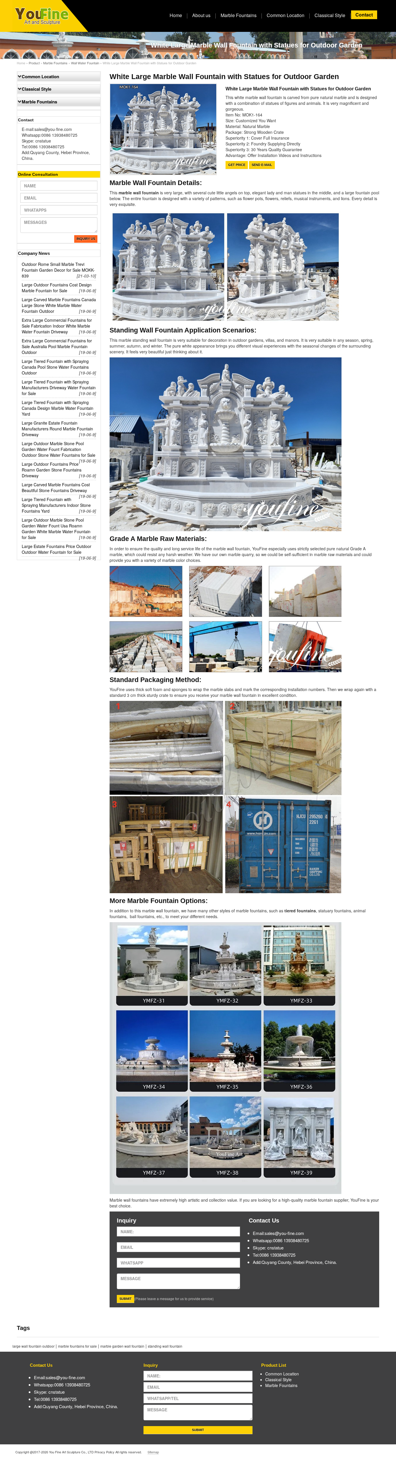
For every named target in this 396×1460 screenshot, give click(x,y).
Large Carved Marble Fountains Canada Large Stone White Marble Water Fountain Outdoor (59, 305)
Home (176, 15)
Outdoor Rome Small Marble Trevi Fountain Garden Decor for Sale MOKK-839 (58, 270)
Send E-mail (262, 165)
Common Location (285, 15)
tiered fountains (300, 910)
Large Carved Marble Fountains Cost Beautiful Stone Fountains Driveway (56, 487)
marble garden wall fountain (122, 1346)
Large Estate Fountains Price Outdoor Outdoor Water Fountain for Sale (56, 549)
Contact (364, 14)
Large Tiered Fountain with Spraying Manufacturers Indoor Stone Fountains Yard (56, 505)
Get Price (236, 165)
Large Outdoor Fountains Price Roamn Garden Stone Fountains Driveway (51, 469)
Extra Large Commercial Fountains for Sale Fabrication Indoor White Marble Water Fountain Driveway (57, 326)
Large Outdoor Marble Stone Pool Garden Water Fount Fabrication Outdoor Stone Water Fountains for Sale (58, 449)
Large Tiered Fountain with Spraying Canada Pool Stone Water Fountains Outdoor (55, 367)
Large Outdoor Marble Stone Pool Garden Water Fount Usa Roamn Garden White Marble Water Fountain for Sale (56, 528)
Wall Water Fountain (85, 63)
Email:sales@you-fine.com (278, 1233)
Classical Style (330, 15)
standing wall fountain (165, 1346)
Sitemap (153, 1452)
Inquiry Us (86, 238)
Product (34, 63)
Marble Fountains (239, 15)
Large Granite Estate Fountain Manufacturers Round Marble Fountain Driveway (57, 428)
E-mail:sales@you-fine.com (47, 129)
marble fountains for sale (77, 1346)
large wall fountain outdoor (33, 1346)
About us (201, 15)
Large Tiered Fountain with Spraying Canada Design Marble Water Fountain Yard (57, 408)
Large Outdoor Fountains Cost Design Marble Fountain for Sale (57, 287)
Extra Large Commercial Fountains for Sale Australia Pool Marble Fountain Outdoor (57, 346)
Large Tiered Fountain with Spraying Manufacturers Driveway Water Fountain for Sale (59, 387)
